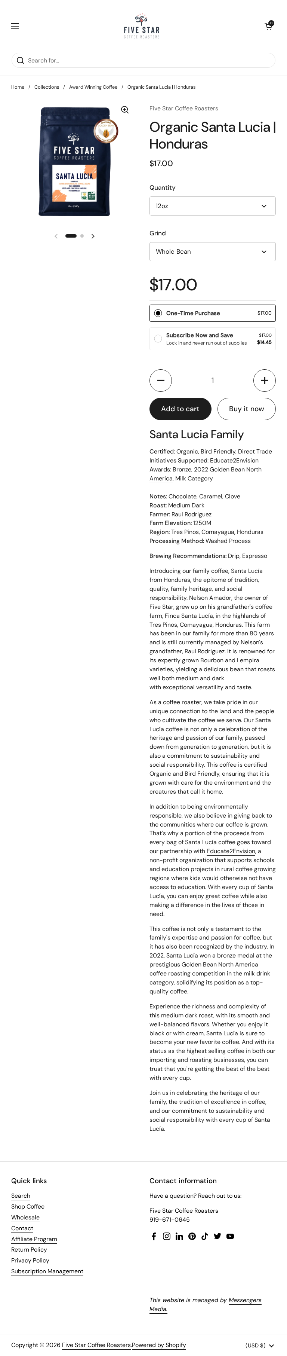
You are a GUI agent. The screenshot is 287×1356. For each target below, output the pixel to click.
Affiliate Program (34, 1239)
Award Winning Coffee (93, 87)
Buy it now (246, 408)
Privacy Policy (30, 1260)
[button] (268, 26)
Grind (157, 233)
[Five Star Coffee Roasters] (141, 26)
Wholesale (25, 1217)
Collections (46, 87)
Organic (160, 774)
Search (20, 1196)
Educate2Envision (231, 851)
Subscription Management (47, 1271)
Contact (22, 1228)
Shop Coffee (27, 1206)
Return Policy (29, 1249)
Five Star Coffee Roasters (96, 1345)
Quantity (162, 187)
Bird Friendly (202, 774)
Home (17, 87)
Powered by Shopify (159, 1345)
